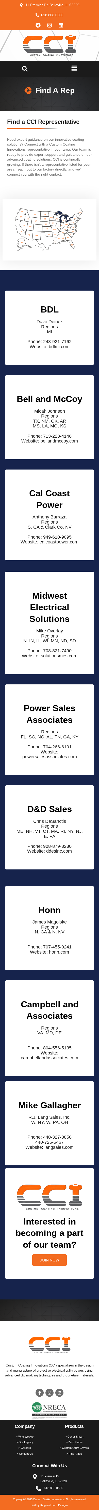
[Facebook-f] (40, 1393)
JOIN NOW (49, 1260)
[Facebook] (38, 25)
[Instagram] (49, 25)
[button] (25, 69)
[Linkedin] (61, 25)
